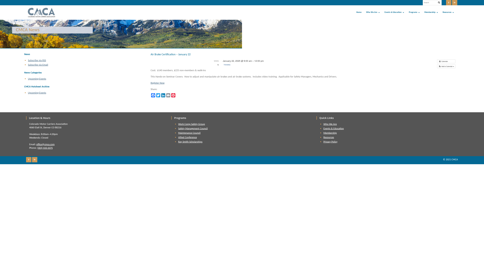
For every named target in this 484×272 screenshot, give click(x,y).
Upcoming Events (37, 79)
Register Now (157, 83)
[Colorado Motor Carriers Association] (41, 12)
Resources (447, 12)
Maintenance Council (189, 133)
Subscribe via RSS (37, 60)
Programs (413, 12)
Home (358, 12)
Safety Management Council (193, 128)
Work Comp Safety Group (191, 124)
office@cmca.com (45, 144)
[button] (446, 66)
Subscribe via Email (38, 65)
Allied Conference (187, 137)
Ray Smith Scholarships (190, 142)
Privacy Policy (330, 142)
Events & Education (393, 12)
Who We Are (371, 12)
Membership (429, 12)
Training (227, 65)
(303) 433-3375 (45, 148)
